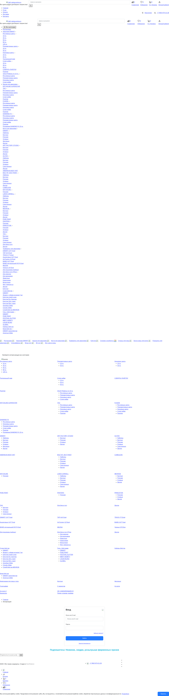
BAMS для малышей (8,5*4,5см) (13, 263)
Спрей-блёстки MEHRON (11, 310)
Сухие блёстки (8, 291)
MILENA (5, 265)
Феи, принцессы (8, 284)
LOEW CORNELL (8, 194)
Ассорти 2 (3, 591)
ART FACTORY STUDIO (11, 145)
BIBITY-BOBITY (8, 320)
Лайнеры (6, 133)
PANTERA (6, 221)
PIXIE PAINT (7, 219)
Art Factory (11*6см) (9, 259)
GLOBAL (5, 324)
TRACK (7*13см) (8, 255)
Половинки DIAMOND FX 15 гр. (13, 126)
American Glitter (8, 333)
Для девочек (7, 274)
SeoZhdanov (30, 664)
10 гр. (4, 36)
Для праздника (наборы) (11, 270)
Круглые (5, 135)
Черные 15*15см (8, 267)
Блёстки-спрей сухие (9, 297)
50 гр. (4, 40)
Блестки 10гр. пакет (9, 301)
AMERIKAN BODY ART (10, 170)
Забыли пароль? (98, 633)
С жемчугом (61, 586)
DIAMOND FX (7, 114)
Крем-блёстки (7, 329)
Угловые (5, 139)
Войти (85, 638)
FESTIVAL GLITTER (9, 318)
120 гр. (5, 44)
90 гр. (4, 42)
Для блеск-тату (7, 244)
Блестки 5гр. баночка (10, 299)
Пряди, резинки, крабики (65, 593)
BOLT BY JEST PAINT (10, 173)
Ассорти (117, 586)
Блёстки (5, 289)
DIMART (6, 130)
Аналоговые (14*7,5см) (10, 257)
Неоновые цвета (8, 52)
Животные (6, 278)
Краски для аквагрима (10, 84)
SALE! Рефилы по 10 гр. (11, 73)
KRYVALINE (7, 189)
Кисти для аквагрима (9, 128)
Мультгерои (6, 282)
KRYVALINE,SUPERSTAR (11, 86)
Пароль (68, 624)
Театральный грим (9, 59)
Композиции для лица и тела (9, 581)
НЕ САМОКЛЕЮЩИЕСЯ (65, 591)
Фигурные (6, 141)
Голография (4, 586)
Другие (5, 143)
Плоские (5, 137)
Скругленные (7, 166)
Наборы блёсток (8, 326)
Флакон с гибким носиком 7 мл (13, 295)
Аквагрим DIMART (9, 31)
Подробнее (125, 694)
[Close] (102, 609)
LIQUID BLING (7, 322)
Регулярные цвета (9, 33)
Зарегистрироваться (84, 643)
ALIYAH (5, 156)
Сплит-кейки (7, 61)
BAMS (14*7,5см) (8, 261)
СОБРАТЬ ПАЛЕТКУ (9, 69)
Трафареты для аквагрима (11, 248)
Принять (163, 694)
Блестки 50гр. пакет (9, 303)
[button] (86, 676)
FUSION (6, 101)
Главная (5, 599)
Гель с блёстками (8, 312)
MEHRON (6, 208)
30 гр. (4, 65)
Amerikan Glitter (8, 305)
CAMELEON (7, 187)
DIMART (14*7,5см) (9, 251)
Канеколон (3, 593)
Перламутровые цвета (10, 46)
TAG (4, 88)
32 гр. (4, 38)
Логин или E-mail (70, 615)
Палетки (5, 71)
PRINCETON (7, 225)
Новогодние (7, 280)
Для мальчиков (8, 276)
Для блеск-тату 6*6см (10, 272)
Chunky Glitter (7, 307)
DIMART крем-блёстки (10, 331)
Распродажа (7, 29)
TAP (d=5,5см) (7, 253)
